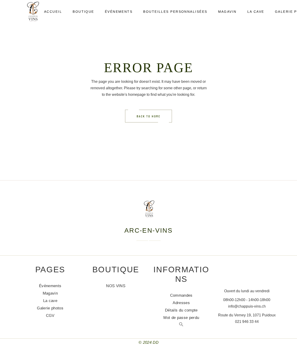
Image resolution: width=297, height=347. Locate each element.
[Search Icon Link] (181, 325)
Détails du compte (181, 310)
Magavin (50, 293)
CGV (50, 315)
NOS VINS (115, 286)
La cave (50, 301)
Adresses (181, 303)
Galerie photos (50, 308)
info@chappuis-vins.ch (247, 306)
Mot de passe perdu (181, 317)
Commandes (181, 295)
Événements (50, 286)
